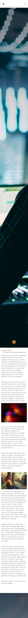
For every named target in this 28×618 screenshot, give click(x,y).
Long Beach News (6, 350)
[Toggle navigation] (24, 4)
